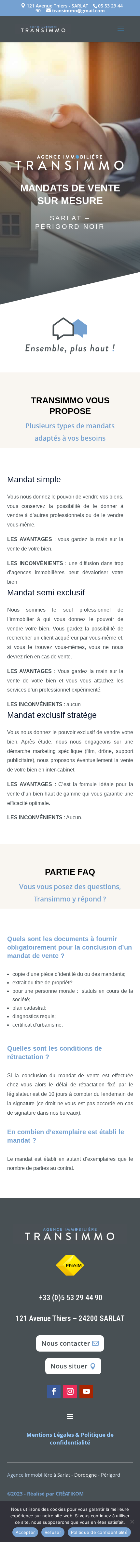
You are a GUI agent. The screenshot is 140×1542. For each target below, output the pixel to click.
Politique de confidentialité (99, 1532)
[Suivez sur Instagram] (70, 1391)
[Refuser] (132, 1521)
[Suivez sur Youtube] (86, 1391)
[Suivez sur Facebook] (54, 1391)
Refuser (53, 1532)
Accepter (25, 1532)
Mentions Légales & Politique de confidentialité (70, 1438)
